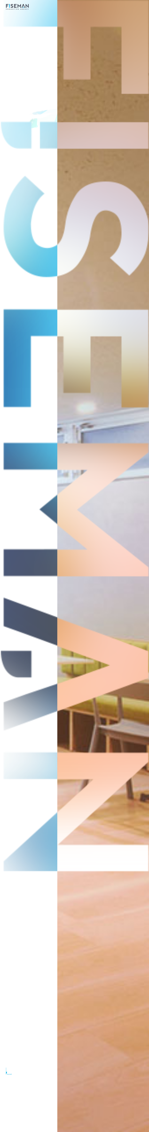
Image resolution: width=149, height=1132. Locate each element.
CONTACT (140, 5)
